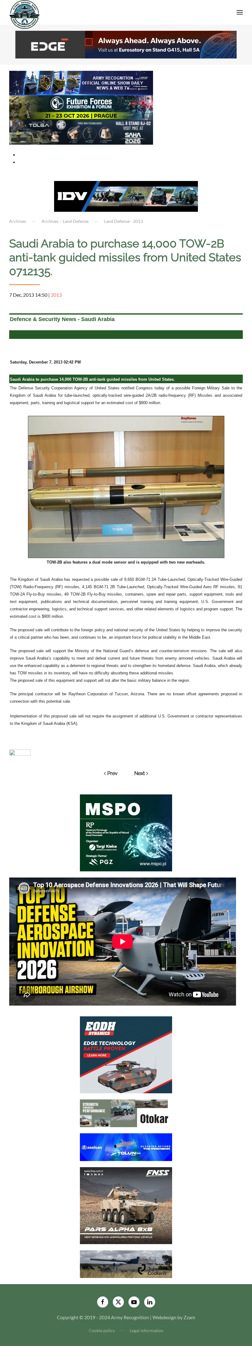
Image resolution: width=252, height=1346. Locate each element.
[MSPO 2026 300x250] (126, 832)
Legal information (146, 1330)
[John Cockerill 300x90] (126, 1263)
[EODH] (126, 1054)
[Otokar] (126, 1112)
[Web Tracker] (20, 752)
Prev (112, 773)
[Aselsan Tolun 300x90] (126, 1146)
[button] (240, 12)
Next (139, 773)
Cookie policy (102, 1330)
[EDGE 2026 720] (126, 44)
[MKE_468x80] (81, 132)
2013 (56, 295)
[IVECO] (126, 196)
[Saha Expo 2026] (81, 82)
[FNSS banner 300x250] (126, 1205)
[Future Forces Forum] (81, 107)
